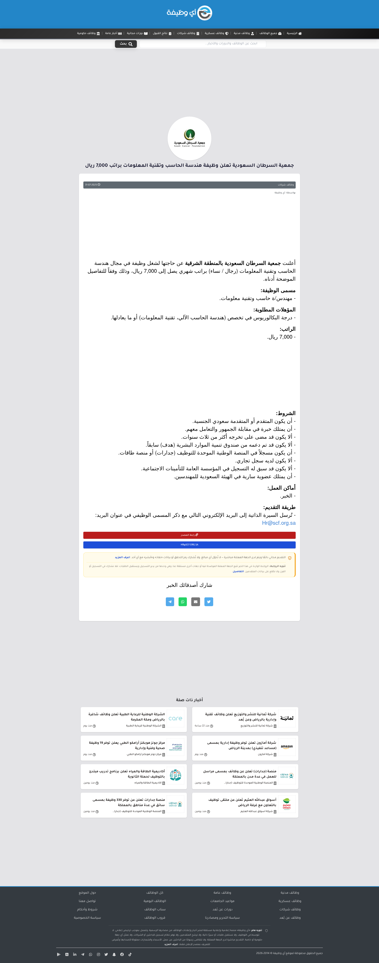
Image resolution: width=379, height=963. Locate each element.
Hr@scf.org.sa (279, 522)
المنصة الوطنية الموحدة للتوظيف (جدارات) (248, 783)
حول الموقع (87, 893)
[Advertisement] (189, 84)
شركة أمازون (265, 754)
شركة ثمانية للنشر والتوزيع (257, 726)
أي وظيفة (279, 953)
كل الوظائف (154, 893)
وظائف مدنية (290, 893)
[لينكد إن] (74, 955)
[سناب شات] (113, 955)
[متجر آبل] (66, 955)
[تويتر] (106, 955)
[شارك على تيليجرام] (170, 601)
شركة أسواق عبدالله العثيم (257, 811)
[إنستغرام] (98, 955)
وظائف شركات (286, 185)
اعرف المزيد (122, 557)
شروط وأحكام (87, 910)
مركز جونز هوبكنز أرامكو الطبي (144, 754)
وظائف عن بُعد (290, 918)
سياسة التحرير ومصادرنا (222, 918)
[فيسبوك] (121, 955)
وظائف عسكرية (290, 901)
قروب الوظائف (154, 918)
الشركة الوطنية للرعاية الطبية (143, 726)
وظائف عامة (222, 893)
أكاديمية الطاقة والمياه (147, 783)
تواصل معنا (87, 901)
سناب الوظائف (155, 910)
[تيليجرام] (82, 955)
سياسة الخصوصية (87, 918)
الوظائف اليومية (155, 901)
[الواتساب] (90, 955)
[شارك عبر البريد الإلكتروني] (195, 601)
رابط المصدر (188, 535)
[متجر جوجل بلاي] (58, 955)
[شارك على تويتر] (208, 601)
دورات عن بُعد (222, 910)
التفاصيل (238, 571)
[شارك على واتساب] (183, 601)
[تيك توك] (129, 955)
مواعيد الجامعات (222, 901)
